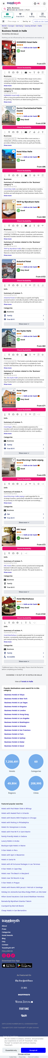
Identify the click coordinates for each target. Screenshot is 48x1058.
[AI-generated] (15, 79)
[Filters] (3, 21)
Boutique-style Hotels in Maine (13, 846)
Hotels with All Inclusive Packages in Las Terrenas (20, 864)
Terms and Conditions (33, 1057)
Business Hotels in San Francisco (17, 730)
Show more (23, 324)
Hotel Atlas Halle (24, 151)
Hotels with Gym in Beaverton (12, 855)
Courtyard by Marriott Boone (12, 906)
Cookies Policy (12, 1057)
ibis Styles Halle (24, 331)
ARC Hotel (21, 529)
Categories (6, 932)
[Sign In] (44, 3)
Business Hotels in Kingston (15, 706)
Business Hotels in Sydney (14, 738)
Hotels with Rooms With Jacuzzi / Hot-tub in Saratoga (22, 887)
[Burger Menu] (3, 3)
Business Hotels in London (15, 710)
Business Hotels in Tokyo (14, 695)
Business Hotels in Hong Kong (16, 714)
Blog (3, 938)
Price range (12, 21)
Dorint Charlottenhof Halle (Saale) (29, 109)
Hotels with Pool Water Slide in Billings (16, 808)
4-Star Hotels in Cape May (11, 869)
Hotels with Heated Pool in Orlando (15, 813)
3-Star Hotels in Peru (9, 850)
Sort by (25, 21)
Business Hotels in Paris (14, 734)
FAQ (3, 941)
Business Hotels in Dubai (14, 742)
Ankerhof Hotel (24, 261)
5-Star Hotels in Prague (10, 883)
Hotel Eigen (22, 390)
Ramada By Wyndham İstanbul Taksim (16, 901)
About (4, 926)
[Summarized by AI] (16, 93)
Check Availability (24, 68)
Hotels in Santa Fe (8, 859)
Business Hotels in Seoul (14, 746)
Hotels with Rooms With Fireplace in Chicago (18, 818)
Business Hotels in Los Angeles (16, 718)
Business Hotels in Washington (16, 722)
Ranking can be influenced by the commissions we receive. (22, 37)
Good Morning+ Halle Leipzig (30, 460)
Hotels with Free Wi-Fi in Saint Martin (15, 832)
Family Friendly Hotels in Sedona (14, 836)
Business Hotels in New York (15, 698)
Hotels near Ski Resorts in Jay (12, 878)
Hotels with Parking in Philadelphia (15, 822)
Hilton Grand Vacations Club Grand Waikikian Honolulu (22, 896)
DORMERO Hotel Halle (27, 42)
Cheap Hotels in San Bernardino (13, 910)
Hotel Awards (7, 935)
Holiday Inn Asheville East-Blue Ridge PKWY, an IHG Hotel (23, 892)
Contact (5, 945)
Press (4, 929)
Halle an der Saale (30, 48)
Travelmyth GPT (8, 948)
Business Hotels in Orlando (15, 726)
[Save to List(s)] (13, 42)
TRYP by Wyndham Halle (28, 202)
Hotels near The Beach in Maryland (15, 873)
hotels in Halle (27, 681)
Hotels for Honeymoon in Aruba (13, 827)
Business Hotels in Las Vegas (15, 702)
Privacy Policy (22, 1057)
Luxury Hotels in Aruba (10, 841)
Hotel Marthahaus (25, 599)
